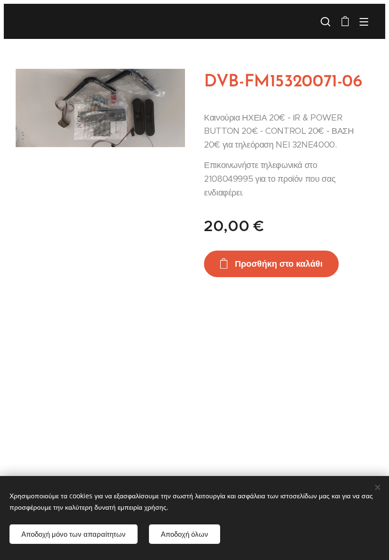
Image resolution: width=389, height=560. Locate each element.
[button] (325, 21)
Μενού (363, 21)
